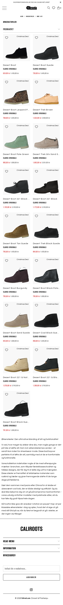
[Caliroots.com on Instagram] (31, 589)
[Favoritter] (53, 7)
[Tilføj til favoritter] (6, 37)
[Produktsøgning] (48, 8)
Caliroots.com (26, 598)
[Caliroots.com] (31, 7)
